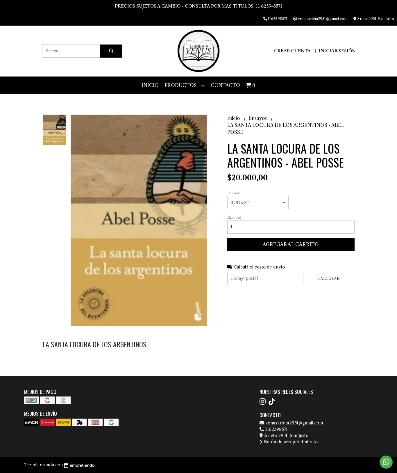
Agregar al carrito (291, 244)
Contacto (225, 85)
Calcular (328, 278)
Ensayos (258, 118)
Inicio (150, 85)
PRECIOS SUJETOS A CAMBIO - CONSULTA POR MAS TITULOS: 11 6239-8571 (198, 6)
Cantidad (234, 218)
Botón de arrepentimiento (290, 441)
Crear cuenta (292, 51)
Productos (181, 85)
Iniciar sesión (337, 51)
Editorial (233, 193)
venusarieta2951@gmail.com (293, 423)
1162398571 (276, 429)
